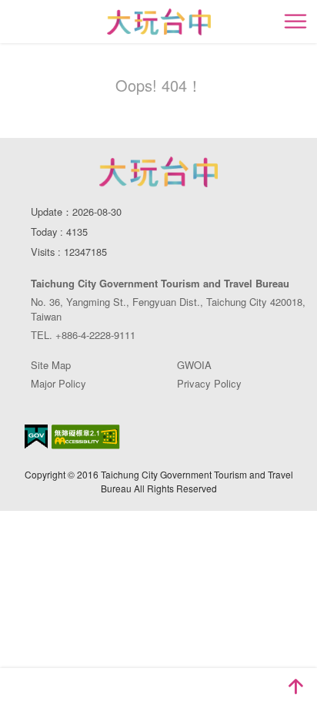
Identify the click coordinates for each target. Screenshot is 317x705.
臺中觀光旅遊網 (159, 21)
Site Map (51, 365)
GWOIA (194, 365)
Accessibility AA (86, 437)
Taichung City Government (158, 171)
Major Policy (58, 383)
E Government (36, 436)
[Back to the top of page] (295, 686)
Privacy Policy (209, 383)
